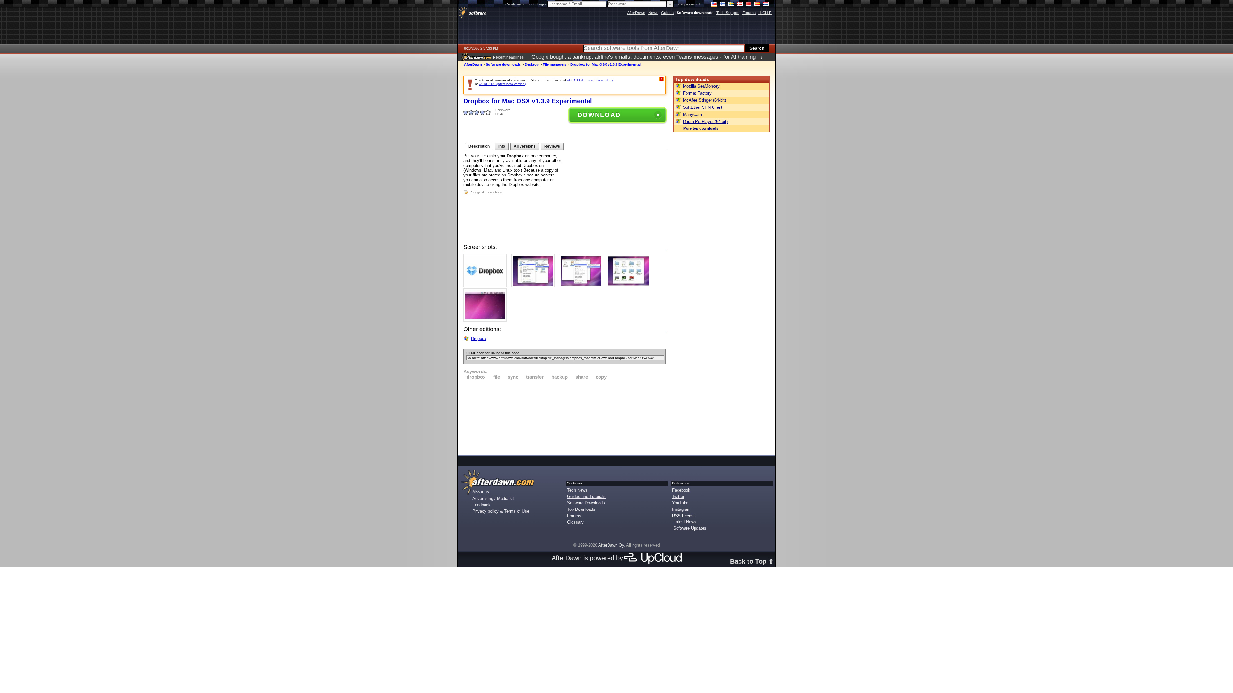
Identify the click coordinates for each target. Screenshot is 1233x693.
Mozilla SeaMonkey (701, 86)
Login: (542, 4)
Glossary (575, 522)
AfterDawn (473, 64)
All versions (525, 146)
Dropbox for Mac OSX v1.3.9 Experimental (605, 64)
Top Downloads (581, 509)
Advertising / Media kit (493, 498)
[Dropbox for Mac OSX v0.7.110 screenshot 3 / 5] (582, 286)
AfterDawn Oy (611, 545)
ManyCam (692, 114)
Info (501, 146)
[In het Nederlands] (766, 4)
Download (599, 114)
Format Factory (697, 93)
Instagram (681, 509)
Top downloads (692, 79)
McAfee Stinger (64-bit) (704, 100)
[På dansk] (749, 4)
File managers (554, 64)
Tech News (577, 490)
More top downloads (700, 128)
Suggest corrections (487, 192)
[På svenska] (731, 4)
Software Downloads (586, 503)
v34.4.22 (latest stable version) (590, 80)
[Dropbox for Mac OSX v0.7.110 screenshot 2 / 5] (534, 286)
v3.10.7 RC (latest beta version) (502, 84)
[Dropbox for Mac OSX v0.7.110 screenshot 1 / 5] (486, 286)
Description (479, 146)
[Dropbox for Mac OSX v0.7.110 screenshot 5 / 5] (486, 320)
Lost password (688, 4)
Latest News (684, 521)
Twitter (678, 496)
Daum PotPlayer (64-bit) (705, 121)
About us (480, 492)
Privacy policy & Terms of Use (500, 511)
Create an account (519, 4)
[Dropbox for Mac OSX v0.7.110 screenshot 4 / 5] (630, 286)
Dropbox (478, 338)
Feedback (481, 504)
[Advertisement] (564, 416)
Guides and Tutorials (586, 496)
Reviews (552, 146)
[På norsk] (740, 4)
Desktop (532, 64)
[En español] (757, 4)
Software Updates (689, 528)
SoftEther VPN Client (702, 107)
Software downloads (503, 64)
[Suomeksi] (723, 4)
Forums (574, 515)
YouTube (680, 503)
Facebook (681, 490)
